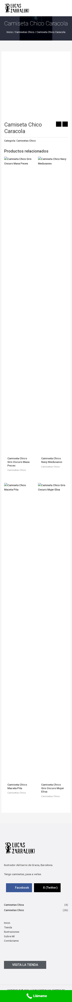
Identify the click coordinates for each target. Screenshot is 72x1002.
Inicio (10, 32)
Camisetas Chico (24, 32)
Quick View (19, 451)
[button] (25, 965)
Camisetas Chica (14, 904)
